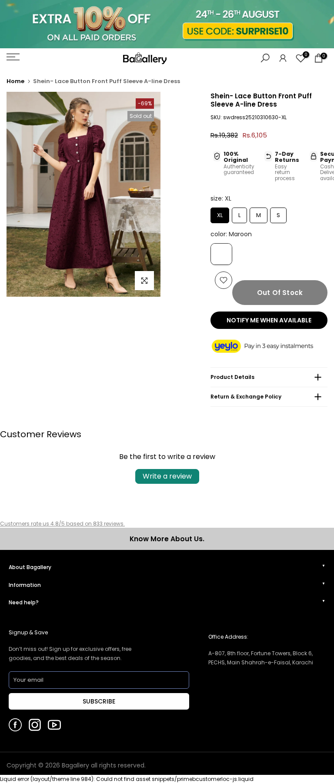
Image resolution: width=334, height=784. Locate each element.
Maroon (221, 254)
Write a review (167, 476)
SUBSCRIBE (99, 701)
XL (220, 213)
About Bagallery (30, 567)
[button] (268, 346)
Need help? (24, 602)
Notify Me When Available (269, 320)
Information (25, 585)
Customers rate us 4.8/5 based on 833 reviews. (62, 523)
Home (15, 81)
